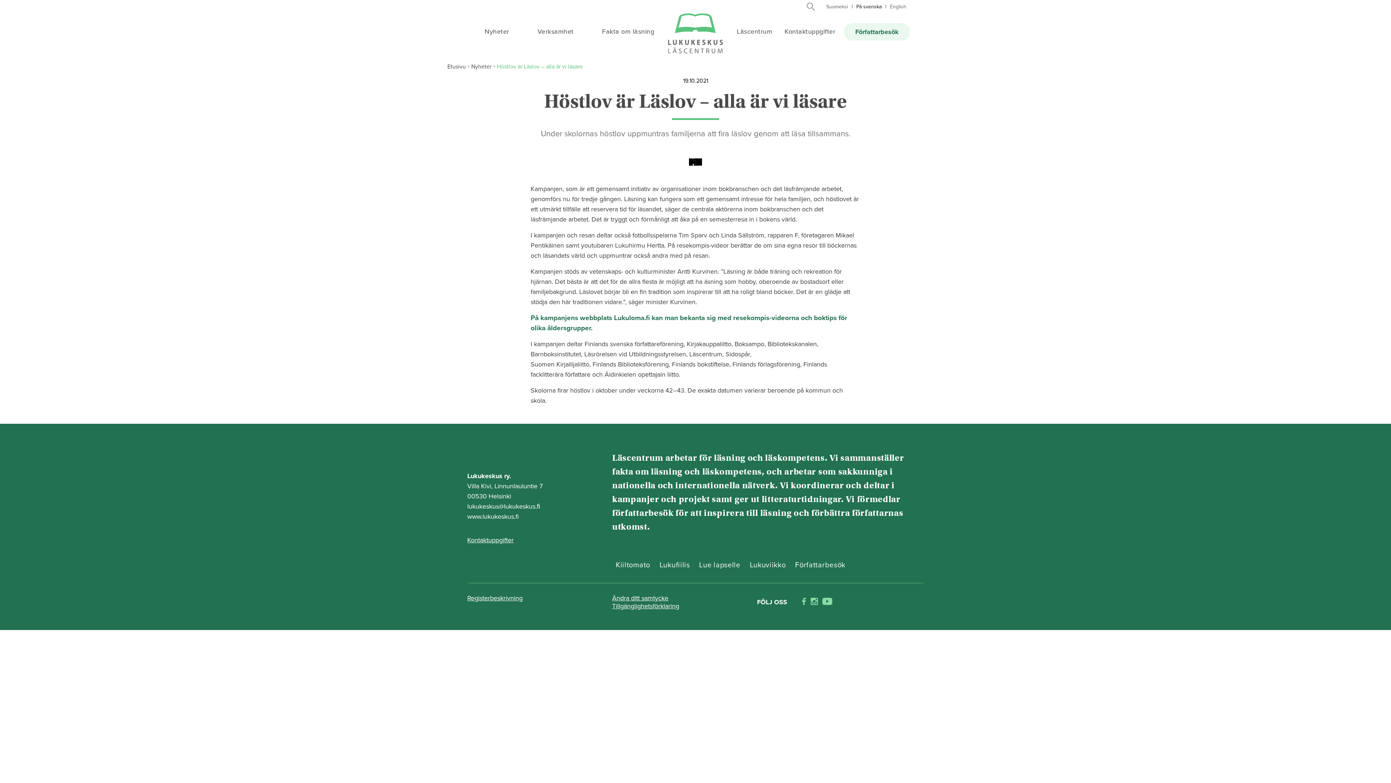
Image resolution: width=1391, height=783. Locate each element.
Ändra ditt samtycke (640, 598)
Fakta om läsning (628, 32)
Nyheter (497, 32)
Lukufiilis (675, 565)
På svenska (869, 7)
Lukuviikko (768, 565)
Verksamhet (556, 32)
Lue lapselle (719, 565)
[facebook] (804, 602)
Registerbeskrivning (495, 598)
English (898, 7)
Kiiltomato (633, 565)
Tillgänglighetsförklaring (645, 606)
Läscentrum (754, 32)
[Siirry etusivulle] (695, 33)
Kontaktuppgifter (810, 32)
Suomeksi (837, 7)
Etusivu (456, 66)
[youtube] (827, 602)
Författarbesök (877, 32)
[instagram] (814, 602)
